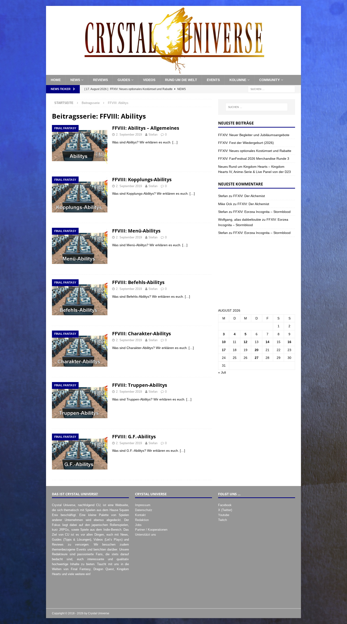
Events (213, 80)
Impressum (142, 505)
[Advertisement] (256, 272)
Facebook (225, 505)
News (75, 80)
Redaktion (142, 520)
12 (245, 342)
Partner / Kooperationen (151, 529)
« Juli (222, 372)
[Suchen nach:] (271, 89)
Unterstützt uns (145, 534)
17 (224, 350)
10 (224, 342)
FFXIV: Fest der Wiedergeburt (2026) (246, 143)
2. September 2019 (129, 134)
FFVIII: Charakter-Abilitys (141, 333)
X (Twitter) (225, 510)
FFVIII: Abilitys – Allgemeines (145, 128)
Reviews (100, 80)
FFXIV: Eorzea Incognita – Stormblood (262, 212)
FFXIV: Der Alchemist (249, 196)
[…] (175, 142)
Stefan (152, 134)
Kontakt (140, 515)
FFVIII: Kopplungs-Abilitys (142, 179)
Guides (124, 80)
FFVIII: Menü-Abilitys (136, 231)
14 (267, 342)
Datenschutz (143, 510)
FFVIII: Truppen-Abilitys (139, 385)
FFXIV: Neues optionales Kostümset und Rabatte (254, 151)
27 (256, 358)
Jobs (138, 525)
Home (56, 80)
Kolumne (237, 80)
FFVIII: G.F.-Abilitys (134, 436)
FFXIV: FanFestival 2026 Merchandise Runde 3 (253, 158)
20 (256, 350)
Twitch (222, 520)
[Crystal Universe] (173, 72)
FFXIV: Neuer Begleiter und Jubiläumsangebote (253, 135)
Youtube (223, 515)
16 (289, 342)
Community (269, 80)
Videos (149, 80)
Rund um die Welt (181, 80)
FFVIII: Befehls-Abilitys (138, 282)
